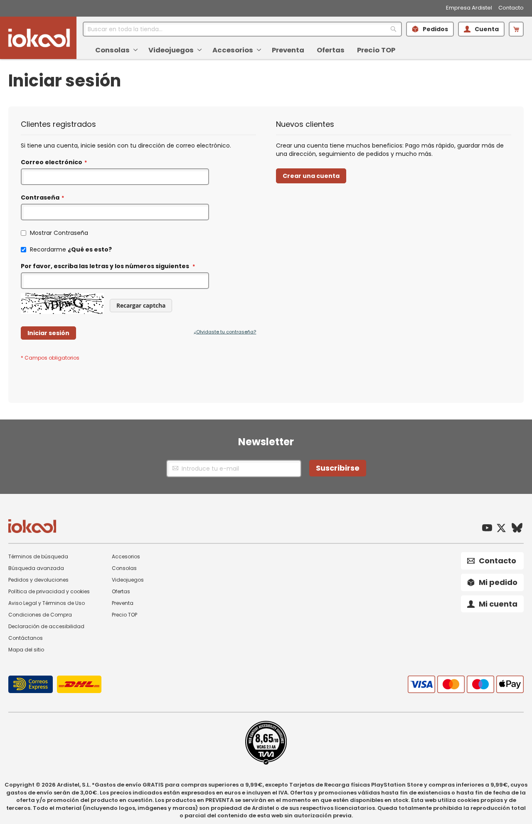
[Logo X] (501, 529)
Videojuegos (128, 579)
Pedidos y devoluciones (38, 579)
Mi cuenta (498, 604)
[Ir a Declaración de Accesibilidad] (266, 763)
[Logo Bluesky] (517, 529)
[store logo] (39, 38)
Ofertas (121, 591)
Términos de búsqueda (38, 556)
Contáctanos (25, 637)
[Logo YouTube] (487, 529)
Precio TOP (124, 614)
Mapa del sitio (26, 649)
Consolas (124, 568)
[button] (516, 29)
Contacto (511, 8)
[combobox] (242, 29)
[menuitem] (115, 50)
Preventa (122, 603)
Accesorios (126, 556)
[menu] (300, 48)
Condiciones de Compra (40, 614)
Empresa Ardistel (469, 8)
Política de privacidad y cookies (49, 591)
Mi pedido (498, 582)
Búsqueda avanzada (36, 568)
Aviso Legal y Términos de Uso (46, 603)
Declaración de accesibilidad (46, 626)
